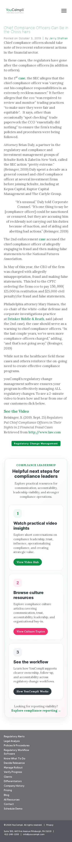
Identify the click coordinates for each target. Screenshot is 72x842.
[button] (64, 10)
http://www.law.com (44, 432)
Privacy (49, 825)
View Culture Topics (31, 631)
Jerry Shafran (58, 38)
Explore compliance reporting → (36, 710)
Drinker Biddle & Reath (26, 319)
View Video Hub (28, 562)
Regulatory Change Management (36, 443)
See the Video (16, 411)
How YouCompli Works (32, 691)
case (21, 78)
